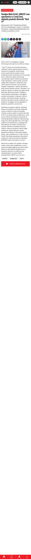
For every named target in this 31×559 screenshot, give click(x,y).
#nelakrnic (4, 158)
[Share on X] (11, 39)
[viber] (8, 39)
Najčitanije (19, 557)
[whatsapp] (5, 39)
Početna (4, 557)
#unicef (21, 158)
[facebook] (2, 39)
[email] (14, 39)
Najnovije (11, 557)
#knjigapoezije (13, 158)
